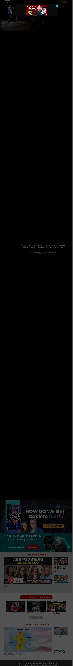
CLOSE (57, 5)
